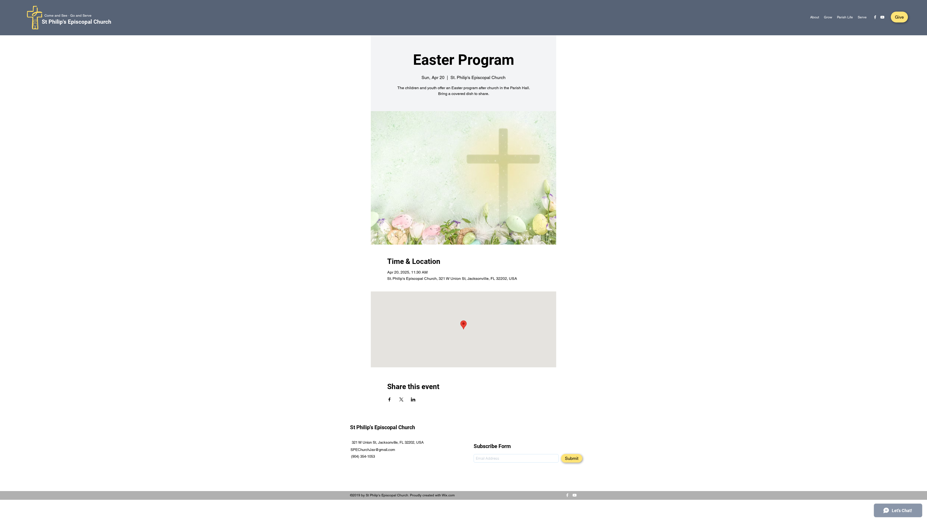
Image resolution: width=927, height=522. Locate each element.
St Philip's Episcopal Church (76, 22)
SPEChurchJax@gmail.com (373, 450)
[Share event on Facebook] (389, 399)
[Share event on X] (401, 399)
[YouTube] (882, 17)
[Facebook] (875, 17)
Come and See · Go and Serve (67, 15)
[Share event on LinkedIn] (413, 399)
